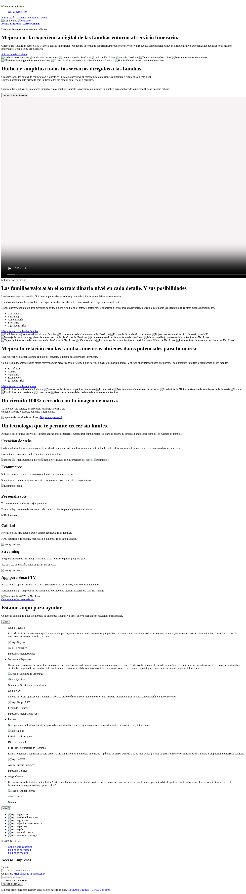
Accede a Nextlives (12, 884)
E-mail (4, 867)
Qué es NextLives (17, 11)
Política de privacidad (19, 849)
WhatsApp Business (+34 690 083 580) (89, 889)
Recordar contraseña (16, 880)
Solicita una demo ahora (14, 54)
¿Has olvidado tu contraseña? (29, 873)
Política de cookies (18, 852)
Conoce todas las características (17, 599)
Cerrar (20, 6)
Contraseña (7, 873)
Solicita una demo (37, 17)
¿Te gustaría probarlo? (50, 417)
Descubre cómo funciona (15, 95)
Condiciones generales (20, 846)
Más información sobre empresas (18, 386)
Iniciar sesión (14, 17)
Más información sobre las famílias (19, 331)
